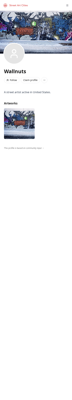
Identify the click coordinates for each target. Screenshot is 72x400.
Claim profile (30, 80)
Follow (13, 80)
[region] (36, 180)
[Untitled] (19, 123)
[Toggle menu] (67, 5)
